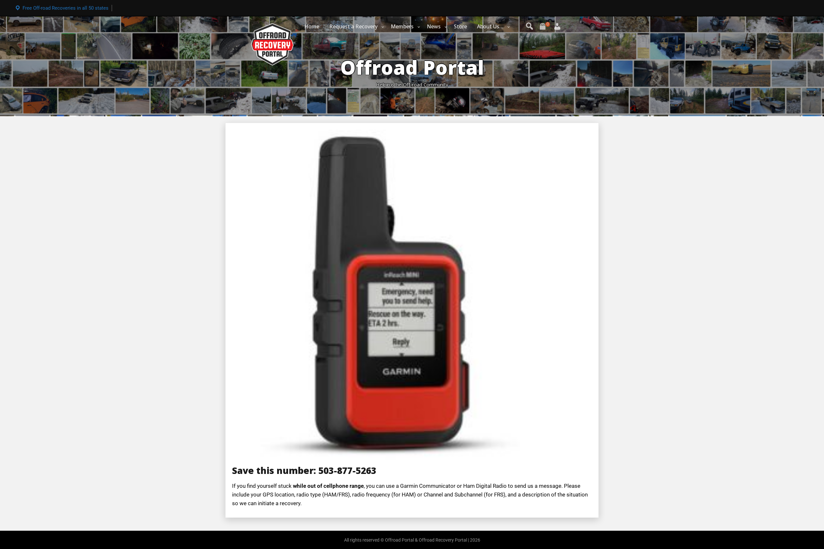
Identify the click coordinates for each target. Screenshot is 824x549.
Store (460, 26)
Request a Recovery (353, 26)
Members (402, 26)
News (434, 26)
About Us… (490, 26)
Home (311, 26)
